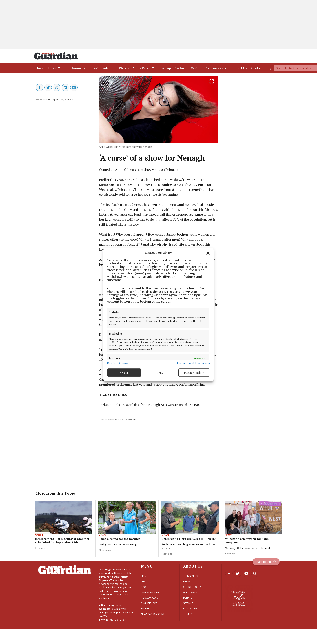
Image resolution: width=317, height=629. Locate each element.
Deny (159, 372)
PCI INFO (187, 597)
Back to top (263, 561)
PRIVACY (187, 581)
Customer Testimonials (209, 68)
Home (41, 68)
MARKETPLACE (149, 603)
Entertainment (75, 68)
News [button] (52, 68)
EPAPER (145, 608)
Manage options (194, 372)
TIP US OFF (189, 614)
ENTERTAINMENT (150, 592)
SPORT (145, 586)
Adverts (109, 68)
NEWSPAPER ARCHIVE (153, 614)
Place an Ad (128, 68)
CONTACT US (190, 608)
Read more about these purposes (193, 363)
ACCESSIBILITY (191, 592)
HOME (144, 576)
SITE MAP (188, 603)
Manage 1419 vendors (117, 363)
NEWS (144, 581)
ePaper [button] (145, 68)
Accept (124, 372)
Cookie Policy (262, 68)
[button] (208, 252)
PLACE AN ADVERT (151, 597)
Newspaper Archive (172, 68)
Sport (95, 68)
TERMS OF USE (191, 576)
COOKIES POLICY (192, 586)
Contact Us (239, 68)
